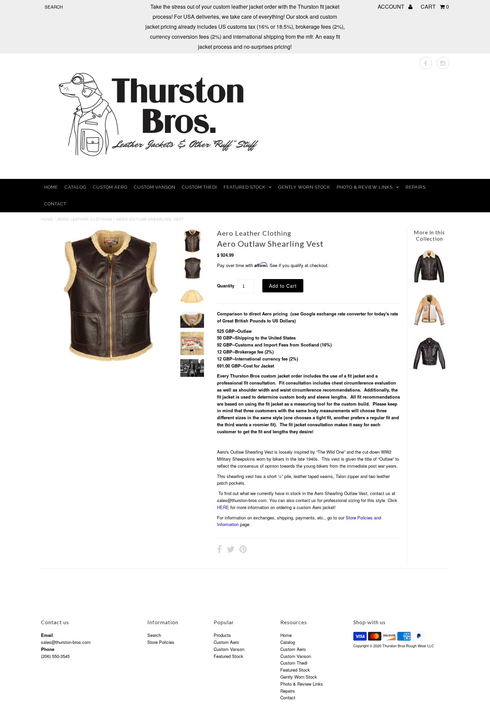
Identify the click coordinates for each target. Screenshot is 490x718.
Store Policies (160, 642)
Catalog (75, 187)
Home (51, 187)
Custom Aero (110, 187)
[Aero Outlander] (429, 282)
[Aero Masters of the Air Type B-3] (429, 325)
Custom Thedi (199, 187)
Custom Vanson (154, 187)
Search (154, 635)
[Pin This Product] (243, 550)
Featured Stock (244, 187)
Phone (47, 649)
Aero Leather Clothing (84, 219)
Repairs (416, 187)
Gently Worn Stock (304, 187)
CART (435, 6)
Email (47, 635)
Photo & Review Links (365, 187)
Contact (55, 203)
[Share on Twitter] (231, 550)
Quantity (225, 285)
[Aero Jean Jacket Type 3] (429, 370)
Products (222, 635)
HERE (223, 507)
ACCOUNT (392, 6)
